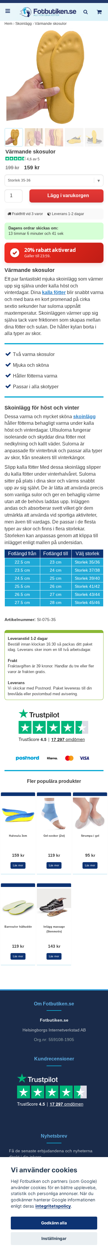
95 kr (90, 855)
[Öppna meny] (9, 12)
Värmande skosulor (51, 24)
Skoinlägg (23, 24)
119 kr (54, 855)
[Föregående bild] (12, 77)
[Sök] (86, 12)
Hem (8, 24)
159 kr (18, 855)
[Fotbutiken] (48, 12)
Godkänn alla (54, 1222)
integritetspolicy (53, 1206)
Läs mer (18, 865)
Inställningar (54, 1238)
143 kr (54, 946)
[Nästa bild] (95, 77)
